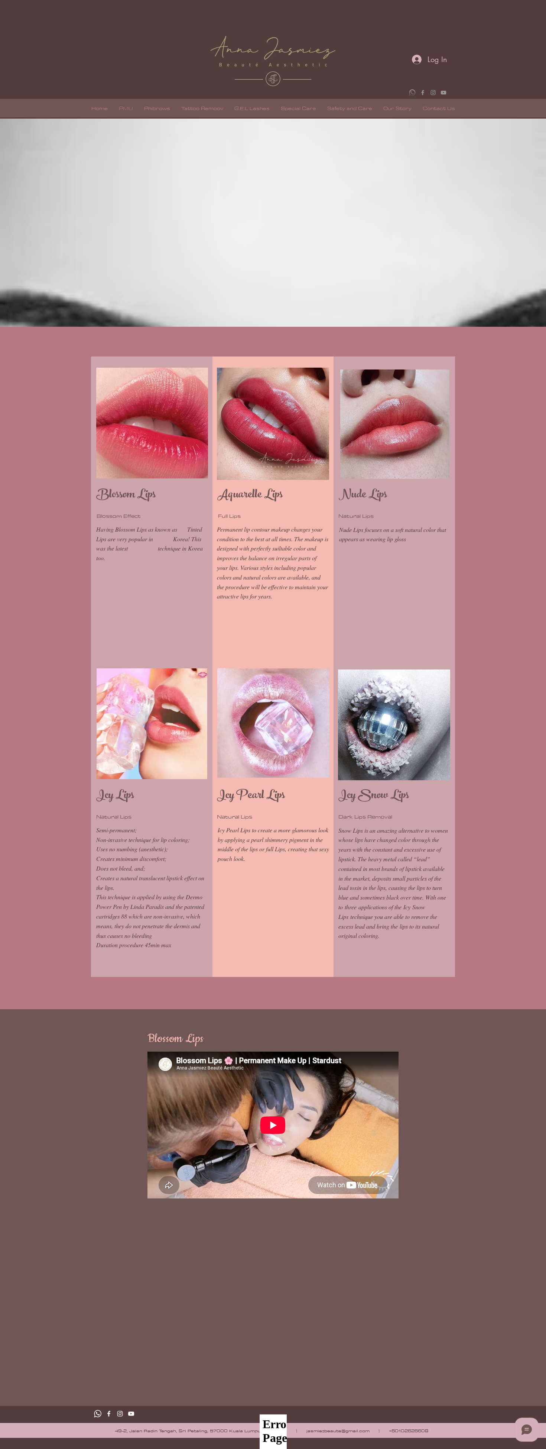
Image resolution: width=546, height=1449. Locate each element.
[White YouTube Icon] (131, 1413)
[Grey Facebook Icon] (422, 92)
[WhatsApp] (412, 92)
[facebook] (109, 1413)
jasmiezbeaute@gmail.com (338, 1430)
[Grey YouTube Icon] (443, 92)
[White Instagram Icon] (120, 1413)
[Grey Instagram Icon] (433, 92)
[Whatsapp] (97, 1413)
